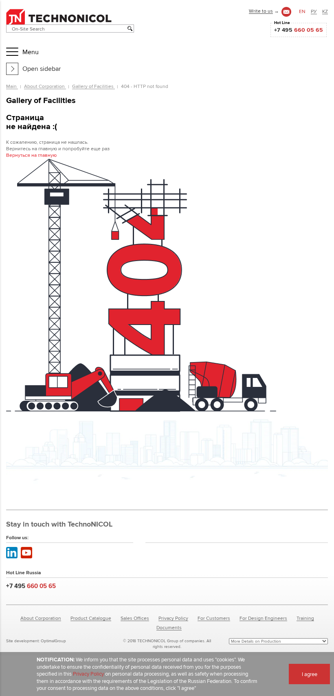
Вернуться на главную (31, 155)
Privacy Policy (173, 618)
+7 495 (298, 29)
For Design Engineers (263, 618)
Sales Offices (135, 618)
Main (12, 86)
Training (305, 618)
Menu (30, 51)
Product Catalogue (90, 618)
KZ (325, 11)
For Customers (214, 618)
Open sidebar (41, 68)
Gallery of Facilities (93, 86)
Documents (169, 627)
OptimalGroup (53, 641)
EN (302, 11)
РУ (314, 11)
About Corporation (45, 86)
